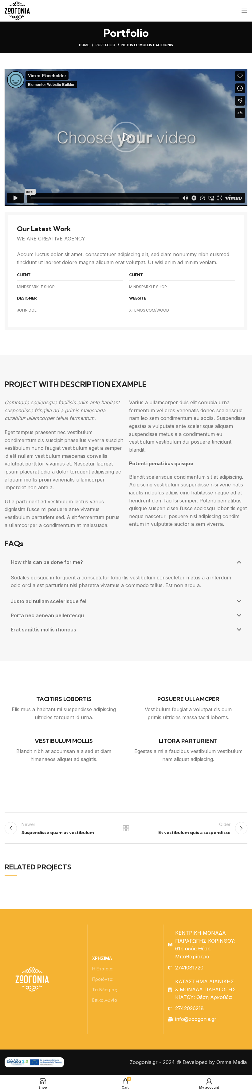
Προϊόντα (102, 979)
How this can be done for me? (47, 562)
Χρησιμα (102, 958)
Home (84, 45)
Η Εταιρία (102, 968)
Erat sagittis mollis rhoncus (43, 630)
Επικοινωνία (104, 1000)
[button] (126, 137)
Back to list (126, 828)
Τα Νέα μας (104, 989)
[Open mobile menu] (244, 11)
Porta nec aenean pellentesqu (47, 615)
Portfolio (105, 45)
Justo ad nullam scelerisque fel (48, 601)
